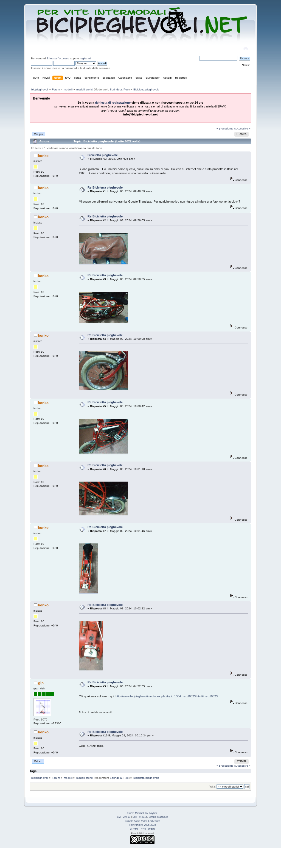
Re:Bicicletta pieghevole (105, 187)
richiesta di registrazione (113, 102)
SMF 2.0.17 (123, 817)
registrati (85, 58)
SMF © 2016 (140, 817)
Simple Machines (158, 817)
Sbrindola (116, 89)
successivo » (242, 128)
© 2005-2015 (148, 825)
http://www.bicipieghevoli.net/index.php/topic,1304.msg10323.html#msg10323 (167, 696)
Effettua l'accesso (58, 58)
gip (41, 683)
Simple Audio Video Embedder (142, 821)
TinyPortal (134, 825)
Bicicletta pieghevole (103, 155)
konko (43, 156)
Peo (126, 89)
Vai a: (212, 786)
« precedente (225, 128)
